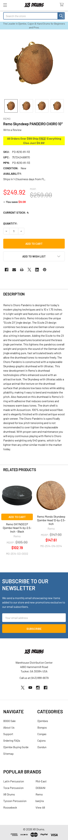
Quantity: (10, 223)
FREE (42, 138)
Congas (41, 734)
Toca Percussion (13, 787)
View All (40, 807)
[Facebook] (6, 269)
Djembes (42, 721)
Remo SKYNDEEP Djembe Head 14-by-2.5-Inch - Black (17, 527)
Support (8, 734)
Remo (39, 794)
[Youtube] (30, 687)
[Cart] (62, 5)
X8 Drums (9, 794)
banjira (40, 801)
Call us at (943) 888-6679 (34, 677)
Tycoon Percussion (14, 801)
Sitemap (8, 753)
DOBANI (40, 787)
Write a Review (12, 129)
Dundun (41, 747)
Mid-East (41, 781)
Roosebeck (10, 807)
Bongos (42, 727)
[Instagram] (38, 687)
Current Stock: (16, 212)
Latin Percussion (13, 781)
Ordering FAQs (11, 740)
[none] (34, 64)
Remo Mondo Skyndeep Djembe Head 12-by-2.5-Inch (51, 520)
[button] (34, 256)
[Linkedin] (37, 269)
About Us (9, 727)
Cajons (41, 740)
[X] (29, 269)
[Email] (14, 269)
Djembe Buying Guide (15, 747)
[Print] (21, 269)
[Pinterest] (44, 269)
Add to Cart (17, 517)
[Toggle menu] (5, 5)
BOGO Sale (9, 721)
